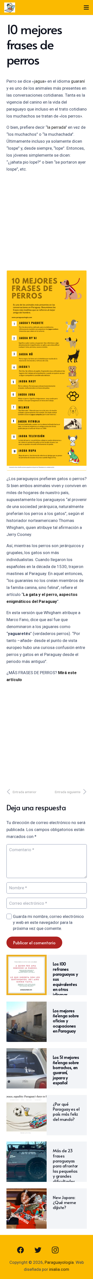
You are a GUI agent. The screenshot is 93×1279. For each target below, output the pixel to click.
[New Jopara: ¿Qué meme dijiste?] (26, 1191)
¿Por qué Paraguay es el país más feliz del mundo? (66, 1111)
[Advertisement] (46, 223)
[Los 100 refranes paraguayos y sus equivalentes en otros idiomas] (26, 958)
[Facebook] (20, 1250)
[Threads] (72, 1250)
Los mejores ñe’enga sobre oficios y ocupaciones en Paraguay (66, 1021)
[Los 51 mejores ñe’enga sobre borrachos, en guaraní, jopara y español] (26, 1051)
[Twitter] (38, 1250)
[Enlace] (9, 7)
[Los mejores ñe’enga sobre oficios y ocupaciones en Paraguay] (26, 1005)
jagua (39, 81)
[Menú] (86, 7)
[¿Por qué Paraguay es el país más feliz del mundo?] (26, 1098)
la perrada (56, 127)
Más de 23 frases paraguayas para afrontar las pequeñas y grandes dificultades (65, 1166)
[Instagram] (55, 1250)
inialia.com (59, 1269)
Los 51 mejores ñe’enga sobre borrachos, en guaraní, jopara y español (66, 1070)
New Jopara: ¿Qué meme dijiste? (64, 1202)
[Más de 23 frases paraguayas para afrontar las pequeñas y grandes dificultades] (26, 1145)
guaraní (78, 81)
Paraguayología (59, 1262)
